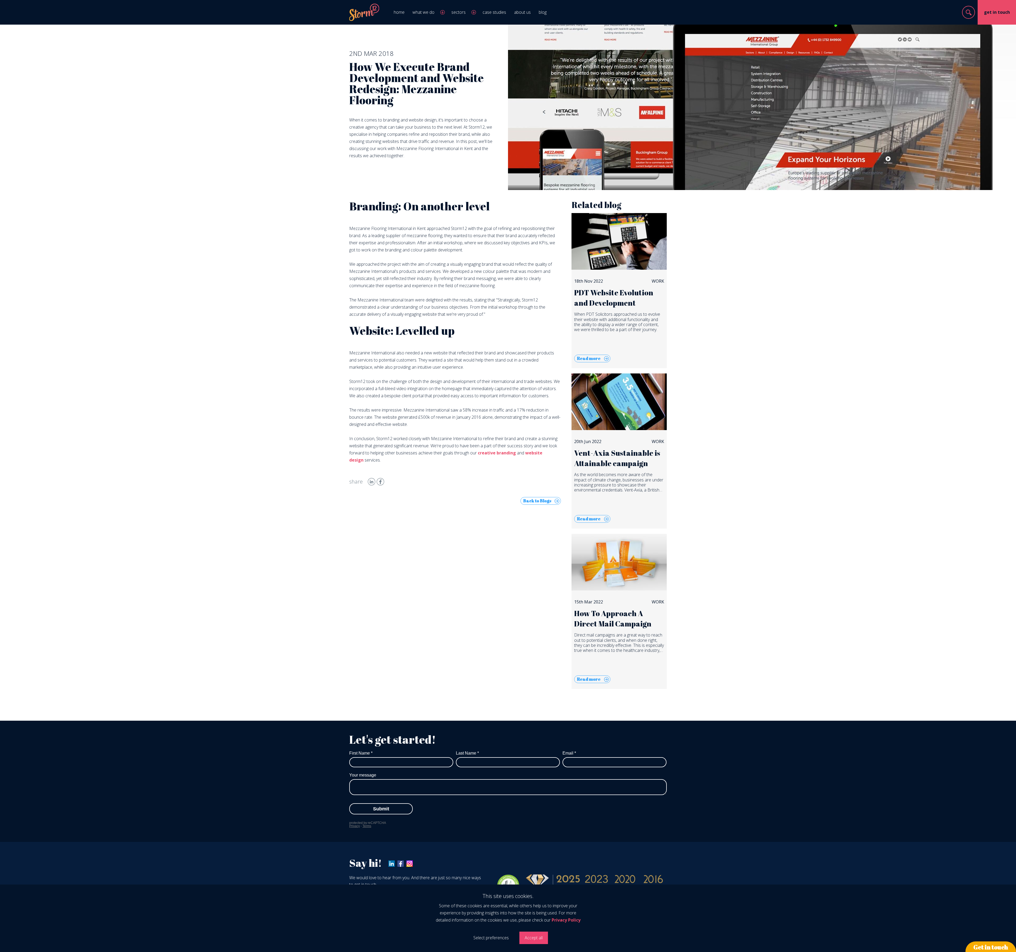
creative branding (497, 453)
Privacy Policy (566, 920)
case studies (494, 12)
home (399, 12)
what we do (423, 12)
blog (543, 12)
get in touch (997, 12)
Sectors (458, 12)
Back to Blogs (537, 501)
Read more (589, 358)
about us (522, 12)
